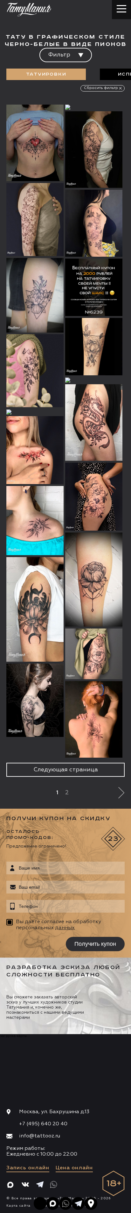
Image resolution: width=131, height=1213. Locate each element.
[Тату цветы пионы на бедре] (93, 107)
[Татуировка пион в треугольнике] (93, 347)
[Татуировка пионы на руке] (93, 149)
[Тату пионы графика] (93, 223)
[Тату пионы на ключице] (35, 450)
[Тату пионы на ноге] (35, 412)
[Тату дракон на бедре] (93, 422)
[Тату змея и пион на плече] (35, 700)
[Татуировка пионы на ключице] (35, 520)
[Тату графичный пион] (93, 580)
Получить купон (95, 944)
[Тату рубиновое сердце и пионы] (35, 143)
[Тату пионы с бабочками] (35, 371)
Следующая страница (65, 770)
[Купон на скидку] (93, 287)
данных (65, 927)
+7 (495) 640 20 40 (43, 1124)
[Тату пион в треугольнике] (35, 295)
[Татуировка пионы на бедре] (93, 497)
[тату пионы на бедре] (93, 380)
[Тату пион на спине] (93, 719)
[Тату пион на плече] (35, 609)
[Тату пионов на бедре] (93, 654)
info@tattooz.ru (39, 1136)
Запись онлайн (27, 1168)
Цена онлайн (74, 1168)
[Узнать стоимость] (46, 119)
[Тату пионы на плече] (35, 219)
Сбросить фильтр (101, 88)
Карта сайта (18, 1205)
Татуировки (46, 74)
